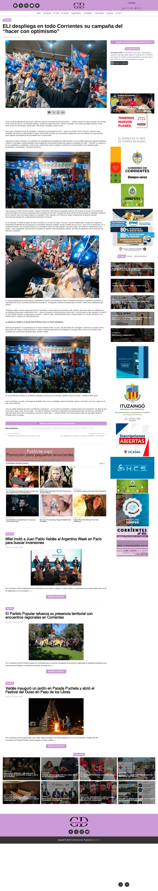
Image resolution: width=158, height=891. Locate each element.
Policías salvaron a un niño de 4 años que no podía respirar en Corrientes (60, 775)
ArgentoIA (96, 840)
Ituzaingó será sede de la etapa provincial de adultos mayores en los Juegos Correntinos (133, 269)
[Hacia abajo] (127, 884)
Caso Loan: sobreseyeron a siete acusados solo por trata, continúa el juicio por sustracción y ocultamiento (97, 798)
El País (56, 13)
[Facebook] (15, 5)
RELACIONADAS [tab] (140, 256)
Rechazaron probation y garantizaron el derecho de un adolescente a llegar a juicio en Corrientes (21, 775)
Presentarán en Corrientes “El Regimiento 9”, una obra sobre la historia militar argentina (131, 318)
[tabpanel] (132, 301)
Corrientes (47, 13)
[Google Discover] (37, 5)
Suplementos (76, 13)
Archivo (118, 13)
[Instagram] (26, 5)
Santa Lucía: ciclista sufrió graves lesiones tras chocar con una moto (136, 775)
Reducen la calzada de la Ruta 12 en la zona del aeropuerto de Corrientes (137, 799)
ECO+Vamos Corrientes (52, 428)
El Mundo (65, 13)
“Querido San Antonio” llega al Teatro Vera (129, 286)
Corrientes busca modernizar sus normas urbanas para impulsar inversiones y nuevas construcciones (21, 798)
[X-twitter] (21, 5)
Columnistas (99, 13)
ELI (79, 428)
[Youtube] (32, 5)
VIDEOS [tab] (130, 256)
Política (6, 20)
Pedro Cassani (88, 428)
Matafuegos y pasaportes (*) (123, 335)
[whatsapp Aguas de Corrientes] (132, 378)
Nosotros (109, 13)
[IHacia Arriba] (120, 884)
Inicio (39, 13)
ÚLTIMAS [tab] (121, 256)
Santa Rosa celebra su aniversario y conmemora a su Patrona (56, 799)
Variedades (88, 13)
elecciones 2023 (70, 428)
